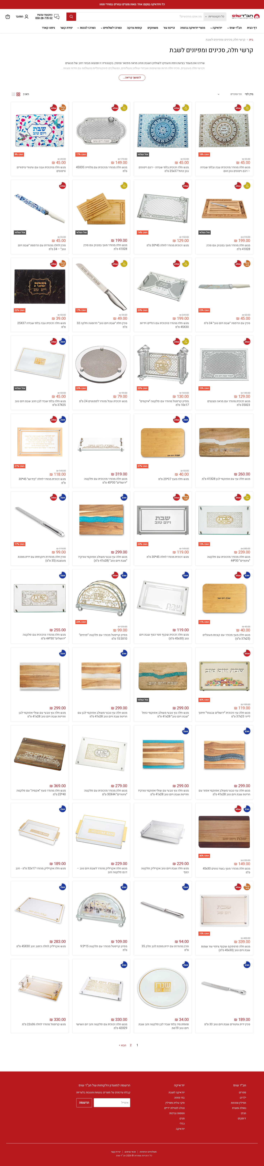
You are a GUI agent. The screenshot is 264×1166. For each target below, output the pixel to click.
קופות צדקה (134, 28)
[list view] (13, 94)
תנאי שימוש (130, 1151)
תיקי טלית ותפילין (175, 1103)
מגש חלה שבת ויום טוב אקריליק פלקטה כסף (165, 870)
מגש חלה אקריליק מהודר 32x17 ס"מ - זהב (41, 868)
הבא (123, 1045)
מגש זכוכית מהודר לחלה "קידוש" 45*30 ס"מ (42, 481)
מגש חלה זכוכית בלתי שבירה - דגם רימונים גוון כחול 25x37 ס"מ (164, 169)
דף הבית (252, 28)
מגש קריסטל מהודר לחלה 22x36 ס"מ (44, 1024)
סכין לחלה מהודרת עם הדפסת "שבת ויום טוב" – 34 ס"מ (42, 247)
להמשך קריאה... (132, 77)
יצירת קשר (66, 28)
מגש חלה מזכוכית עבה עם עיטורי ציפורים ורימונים (41, 169)
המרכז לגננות (87, 28)
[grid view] (18, 94)
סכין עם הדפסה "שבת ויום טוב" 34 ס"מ (227, 323)
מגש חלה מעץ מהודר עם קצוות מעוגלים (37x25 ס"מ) (226, 637)
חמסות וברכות (177, 1113)
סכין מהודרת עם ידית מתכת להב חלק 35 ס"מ (165, 948)
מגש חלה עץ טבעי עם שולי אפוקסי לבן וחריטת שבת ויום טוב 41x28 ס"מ (42, 715)
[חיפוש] (71, 17)
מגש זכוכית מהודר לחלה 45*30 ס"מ (168, 245)
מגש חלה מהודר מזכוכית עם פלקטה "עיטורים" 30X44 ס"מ (105, 792)
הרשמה (84, 1102)
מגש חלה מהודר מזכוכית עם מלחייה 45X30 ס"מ (101, 169)
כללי (182, 1124)
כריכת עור (169, 28)
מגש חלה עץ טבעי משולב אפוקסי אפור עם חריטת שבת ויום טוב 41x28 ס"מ (224, 792)
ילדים (243, 1098)
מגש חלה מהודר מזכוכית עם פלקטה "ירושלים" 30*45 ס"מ (105, 481)
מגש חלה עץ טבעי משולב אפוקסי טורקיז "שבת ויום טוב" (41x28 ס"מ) (102, 559)
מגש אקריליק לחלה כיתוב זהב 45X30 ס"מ (41, 946)
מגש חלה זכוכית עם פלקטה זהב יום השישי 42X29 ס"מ (101, 1026)
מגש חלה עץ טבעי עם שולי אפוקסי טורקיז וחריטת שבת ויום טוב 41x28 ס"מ (163, 792)
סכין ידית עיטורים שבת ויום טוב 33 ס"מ (227, 1024)
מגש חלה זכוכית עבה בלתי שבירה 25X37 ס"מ (41, 325)
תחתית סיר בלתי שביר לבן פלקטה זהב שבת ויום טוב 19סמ (164, 1026)
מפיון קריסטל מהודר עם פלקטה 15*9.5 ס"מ (103, 948)
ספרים (242, 1092)
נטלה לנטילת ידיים (174, 1108)
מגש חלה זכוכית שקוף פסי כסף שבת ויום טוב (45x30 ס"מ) (164, 637)
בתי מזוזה (179, 1098)
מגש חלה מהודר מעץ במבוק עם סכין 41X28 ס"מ (228, 247)
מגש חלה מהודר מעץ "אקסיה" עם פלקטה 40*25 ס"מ (41, 792)
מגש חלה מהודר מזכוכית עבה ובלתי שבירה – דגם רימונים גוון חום (225, 169)
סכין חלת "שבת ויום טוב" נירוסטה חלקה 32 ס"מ (102, 325)
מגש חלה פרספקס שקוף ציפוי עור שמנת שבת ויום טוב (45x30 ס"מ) (225, 948)
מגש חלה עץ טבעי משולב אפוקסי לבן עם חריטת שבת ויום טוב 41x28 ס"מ (102, 715)
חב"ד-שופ (235, 28)
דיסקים (242, 1118)
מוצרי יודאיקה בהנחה (192, 28)
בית (251, 39)
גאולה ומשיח (239, 1108)
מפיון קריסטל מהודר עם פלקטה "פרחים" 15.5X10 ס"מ (103, 637)
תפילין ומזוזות (238, 1103)
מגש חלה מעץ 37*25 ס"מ (173, 479)
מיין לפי (249, 94)
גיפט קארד (48, 28)
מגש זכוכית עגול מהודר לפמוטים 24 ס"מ (103, 401)
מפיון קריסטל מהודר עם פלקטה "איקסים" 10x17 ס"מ (164, 403)
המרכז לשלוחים (112, 28)
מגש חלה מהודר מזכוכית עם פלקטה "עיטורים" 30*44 (228, 559)
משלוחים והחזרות (148, 1151)
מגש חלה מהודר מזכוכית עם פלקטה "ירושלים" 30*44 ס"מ (44, 637)
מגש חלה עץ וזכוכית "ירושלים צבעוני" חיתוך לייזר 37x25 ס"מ (224, 715)
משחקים (152, 28)
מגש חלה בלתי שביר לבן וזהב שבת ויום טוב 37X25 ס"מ (40, 403)
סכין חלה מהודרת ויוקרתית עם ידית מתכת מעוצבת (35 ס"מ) (42, 559)
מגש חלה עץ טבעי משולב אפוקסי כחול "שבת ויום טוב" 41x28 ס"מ (165, 715)
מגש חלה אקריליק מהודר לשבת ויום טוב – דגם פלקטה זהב (102, 870)
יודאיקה (217, 28)
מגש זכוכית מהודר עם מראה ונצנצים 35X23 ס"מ (228, 403)
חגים (243, 1113)
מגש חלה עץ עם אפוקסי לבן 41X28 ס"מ (226, 479)
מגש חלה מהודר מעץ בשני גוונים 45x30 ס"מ (226, 870)
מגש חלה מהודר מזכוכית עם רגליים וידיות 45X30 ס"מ (164, 325)
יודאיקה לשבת (177, 1092)
